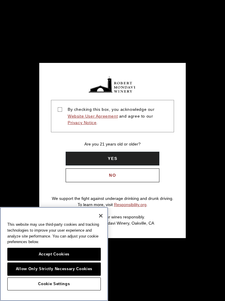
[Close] (100, 215)
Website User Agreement (93, 116)
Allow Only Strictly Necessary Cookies (54, 269)
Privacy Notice (82, 122)
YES (112, 158)
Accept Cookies (54, 254)
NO (112, 175)
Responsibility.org (130, 204)
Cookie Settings (54, 284)
